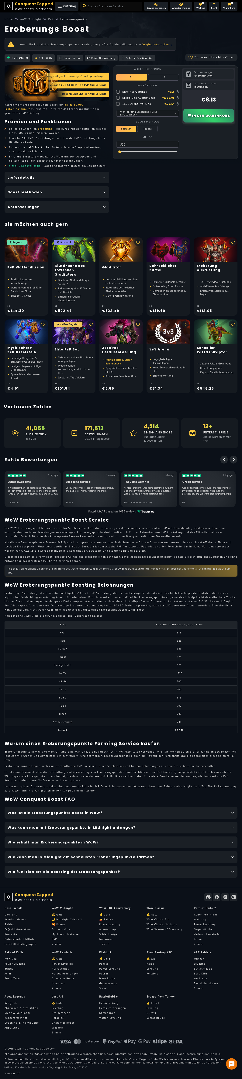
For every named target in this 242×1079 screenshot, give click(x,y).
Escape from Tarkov (161, 996)
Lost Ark (58, 996)
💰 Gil (151, 958)
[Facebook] (216, 897)
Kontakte (11, 934)
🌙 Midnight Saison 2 (67, 919)
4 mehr (104, 944)
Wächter (57, 1027)
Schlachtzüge (61, 929)
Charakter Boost (63, 978)
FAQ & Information (18, 929)
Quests (151, 1013)
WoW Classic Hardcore (162, 924)
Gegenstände (203, 929)
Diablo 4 (105, 952)
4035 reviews (127, 511)
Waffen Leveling (110, 1017)
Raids (150, 963)
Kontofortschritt (16, 1017)
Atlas (8, 973)
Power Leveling (109, 924)
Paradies (58, 1017)
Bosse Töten (13, 978)
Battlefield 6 (108, 996)
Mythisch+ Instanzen (66, 934)
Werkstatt (200, 978)
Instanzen (106, 939)
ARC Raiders (203, 952)
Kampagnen (107, 1013)
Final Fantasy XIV (159, 952)
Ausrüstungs (107, 929)
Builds (9, 968)
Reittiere (153, 973)
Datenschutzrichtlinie (20, 939)
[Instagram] (225, 897)
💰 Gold (57, 914)
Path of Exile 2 (205, 908)
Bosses (104, 973)
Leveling (152, 968)
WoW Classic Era (158, 919)
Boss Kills (201, 973)
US (163, 77)
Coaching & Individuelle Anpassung (22, 1025)
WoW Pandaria (62, 952)
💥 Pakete (59, 924)
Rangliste (11, 1003)
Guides (9, 924)
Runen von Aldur (205, 914)
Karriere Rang (109, 1003)
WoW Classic (156, 908)
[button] (214, 6)
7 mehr (56, 944)
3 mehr (104, 988)
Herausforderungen (65, 973)
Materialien (107, 978)
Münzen (199, 958)
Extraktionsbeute (206, 983)
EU (131, 77)
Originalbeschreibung (157, 44)
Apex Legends (15, 996)
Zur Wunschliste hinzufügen (214, 57)
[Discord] (208, 897)
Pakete (104, 963)
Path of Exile (14, 952)
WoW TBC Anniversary (115, 908)
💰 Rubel (153, 1003)
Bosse (198, 939)
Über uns (11, 914)
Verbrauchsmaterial (207, 934)
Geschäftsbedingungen (20, 944)
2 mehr (199, 944)
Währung (200, 919)
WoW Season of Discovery (164, 929)
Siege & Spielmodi (17, 1013)
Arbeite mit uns (15, 919)
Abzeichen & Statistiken (21, 1008)
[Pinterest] (233, 897)
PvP (54, 939)
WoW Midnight (62, 908)
